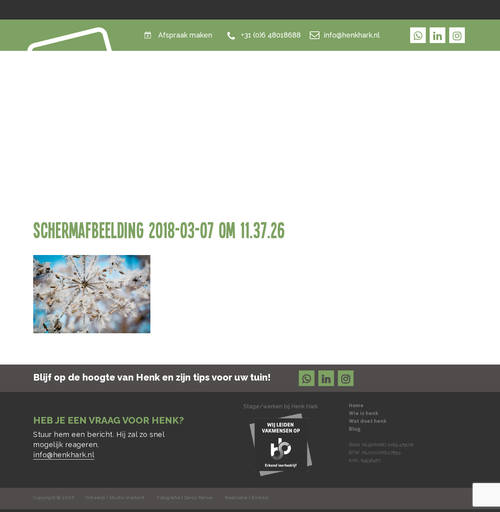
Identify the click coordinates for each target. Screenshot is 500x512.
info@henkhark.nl (352, 35)
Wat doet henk (406, 72)
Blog (457, 72)
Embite (260, 497)
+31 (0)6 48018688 (271, 35)
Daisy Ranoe (198, 497)
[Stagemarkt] (281, 444)
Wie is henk (363, 413)
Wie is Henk (344, 72)
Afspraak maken (185, 35)
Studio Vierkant (127, 497)
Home (301, 72)
